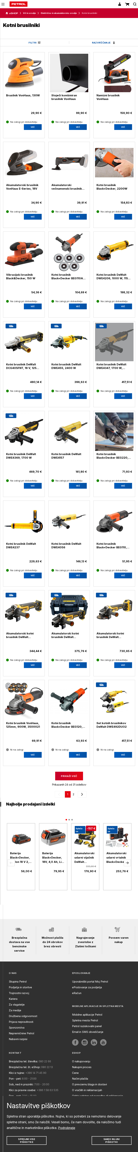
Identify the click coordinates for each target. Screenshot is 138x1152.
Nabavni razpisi (18, 1039)
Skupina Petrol (18, 981)
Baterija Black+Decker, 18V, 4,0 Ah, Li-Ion (52, 858)
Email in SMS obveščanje (87, 1032)
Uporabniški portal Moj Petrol (90, 981)
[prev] (60, 794)
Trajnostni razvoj (19, 993)
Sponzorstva (16, 1027)
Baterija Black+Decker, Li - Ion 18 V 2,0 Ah (20, 858)
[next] (81, 794)
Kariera (13, 998)
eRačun (76, 993)
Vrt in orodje (29, 13)
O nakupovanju (81, 1061)
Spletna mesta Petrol (85, 1020)
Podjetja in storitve (20, 987)
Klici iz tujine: (17, 1073)
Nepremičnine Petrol (21, 1033)
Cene (75, 1073)
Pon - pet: (15, 1078)
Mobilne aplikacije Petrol (87, 1014)
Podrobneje (66, 1128)
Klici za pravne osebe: (22, 1090)
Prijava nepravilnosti (21, 1022)
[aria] (12, 13)
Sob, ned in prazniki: (21, 1084)
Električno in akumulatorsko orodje (59, 13)
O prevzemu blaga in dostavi (89, 1084)
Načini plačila (80, 1078)
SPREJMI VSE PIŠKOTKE (26, 1140)
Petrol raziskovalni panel (87, 1026)
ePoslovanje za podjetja (87, 987)
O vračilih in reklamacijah (87, 1090)
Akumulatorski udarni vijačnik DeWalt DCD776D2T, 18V (84, 858)
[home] (18, 4)
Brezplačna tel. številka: (23, 1061)
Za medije (15, 1010)
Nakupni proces (81, 1067)
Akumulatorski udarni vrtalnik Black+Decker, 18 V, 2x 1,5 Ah (116, 858)
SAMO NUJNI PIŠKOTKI (112, 1140)
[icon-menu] (2, 4)
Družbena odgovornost (23, 1016)
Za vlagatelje (17, 1004)
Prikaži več (69, 776)
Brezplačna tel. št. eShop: (24, 1067)
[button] (11, 862)
